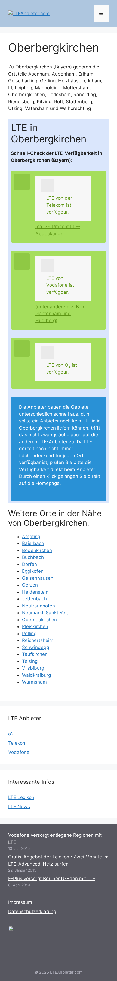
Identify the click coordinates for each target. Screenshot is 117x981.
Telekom (17, 743)
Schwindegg (35, 647)
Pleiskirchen (35, 626)
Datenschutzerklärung (32, 911)
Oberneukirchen (39, 619)
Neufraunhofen (38, 606)
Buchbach (33, 557)
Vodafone (18, 752)
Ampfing (31, 536)
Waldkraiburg (36, 675)
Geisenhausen (37, 578)
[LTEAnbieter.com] (29, 13)
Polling (29, 633)
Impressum (20, 902)
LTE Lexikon (21, 797)
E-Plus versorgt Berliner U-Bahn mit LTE (51, 878)
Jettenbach (34, 598)
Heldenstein (35, 592)
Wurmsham (34, 682)
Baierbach (33, 543)
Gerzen (30, 585)
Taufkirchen (35, 654)
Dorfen (29, 564)
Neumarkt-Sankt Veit (45, 612)
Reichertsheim (37, 640)
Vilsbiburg (33, 668)
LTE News (19, 806)
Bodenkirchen (37, 550)
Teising (30, 661)
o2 (11, 733)
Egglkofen (33, 571)
